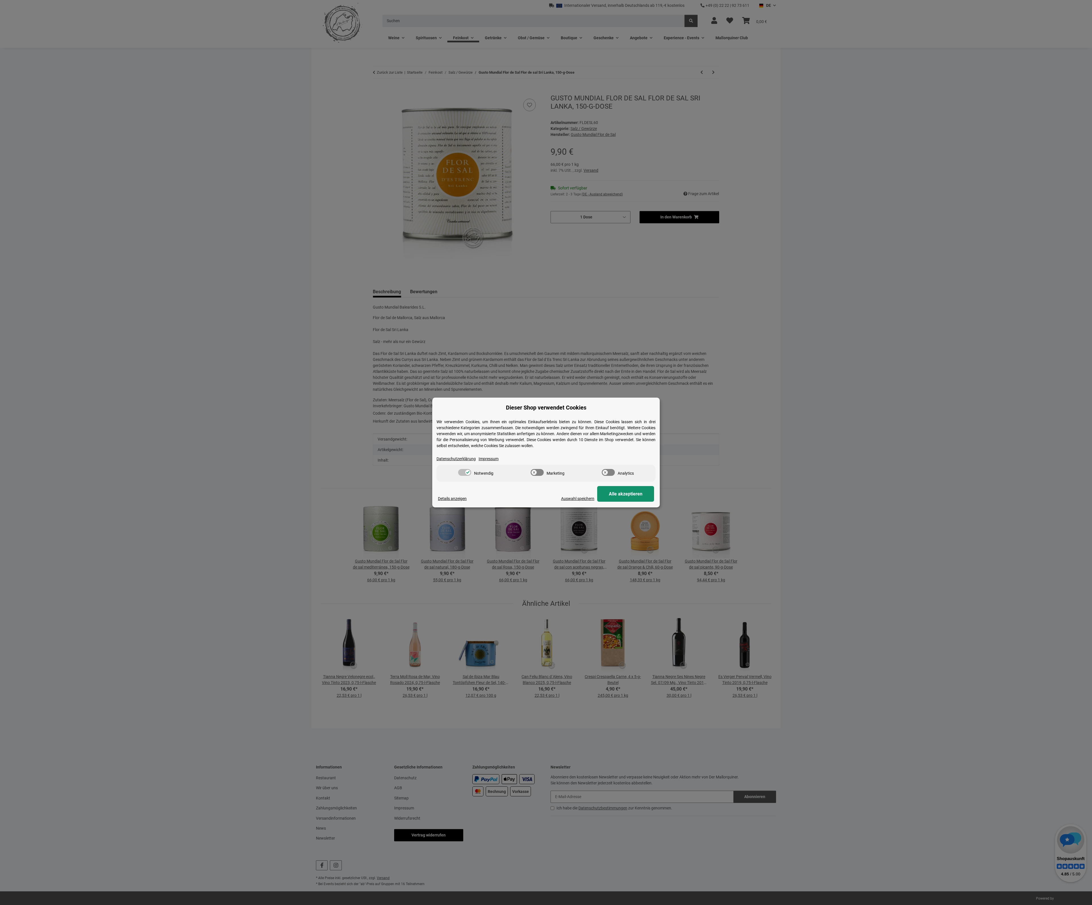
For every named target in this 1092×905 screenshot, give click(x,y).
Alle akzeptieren (625, 494)
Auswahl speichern (577, 498)
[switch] (464, 472)
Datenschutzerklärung (456, 458)
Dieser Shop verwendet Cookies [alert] (546, 407)
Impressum (489, 458)
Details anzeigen (452, 498)
